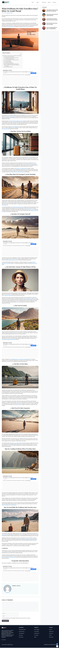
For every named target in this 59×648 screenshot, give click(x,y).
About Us (49, 2)
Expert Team (51, 633)
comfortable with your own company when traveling (20, 359)
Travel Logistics (36, 631)
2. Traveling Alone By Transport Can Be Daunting (11, 57)
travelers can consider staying (21, 168)
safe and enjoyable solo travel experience (9, 504)
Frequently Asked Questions (9, 66)
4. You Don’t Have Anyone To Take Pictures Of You (12, 59)
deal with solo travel (10, 26)
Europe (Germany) (21, 631)
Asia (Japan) (21, 635)
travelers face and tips (11, 116)
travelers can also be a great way (29, 298)
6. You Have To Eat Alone (8, 61)
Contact (50, 635)
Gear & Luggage (36, 629)
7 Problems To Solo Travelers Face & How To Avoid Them (12, 55)
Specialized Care (36, 633)
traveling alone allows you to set (11, 259)
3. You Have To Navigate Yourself (9, 58)
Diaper (38, 2)
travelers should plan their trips (18, 207)
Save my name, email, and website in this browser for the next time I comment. (16, 618)
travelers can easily (18, 404)
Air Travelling (36, 635)
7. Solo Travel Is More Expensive (8, 62)
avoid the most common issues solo (9, 557)
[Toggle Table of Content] (20, 54)
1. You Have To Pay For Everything (9, 56)
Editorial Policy (51, 631)
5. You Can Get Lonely (7, 60)
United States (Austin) (22, 629)
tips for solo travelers (14, 126)
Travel (33, 2)
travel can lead (4, 534)
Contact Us (54, 2)
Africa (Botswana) (21, 633)
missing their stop (5, 204)
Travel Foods (44, 2)
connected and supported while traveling (9, 339)
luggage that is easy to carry (29, 209)
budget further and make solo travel (17, 171)
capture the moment (8, 295)
